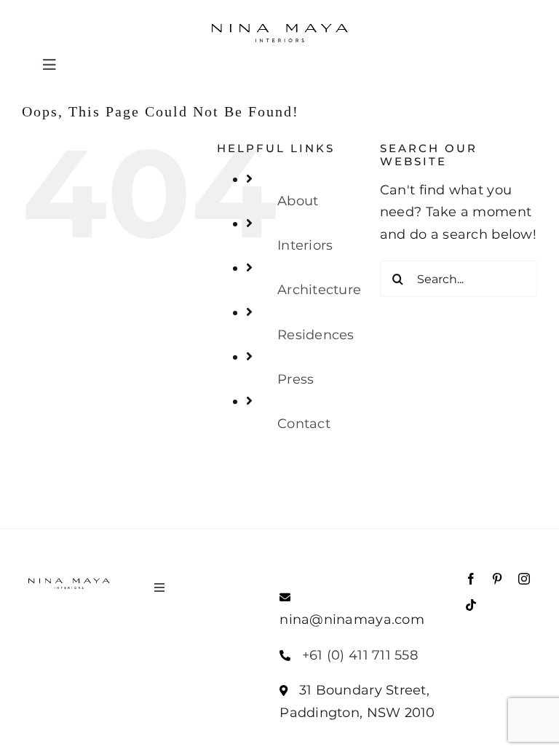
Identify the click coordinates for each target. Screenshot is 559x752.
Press (295, 379)
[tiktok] (471, 605)
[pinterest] (497, 579)
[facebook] (471, 579)
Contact (303, 424)
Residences (315, 335)
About (297, 201)
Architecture (319, 290)
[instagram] (524, 579)
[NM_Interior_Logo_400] (279, 21)
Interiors (305, 245)
